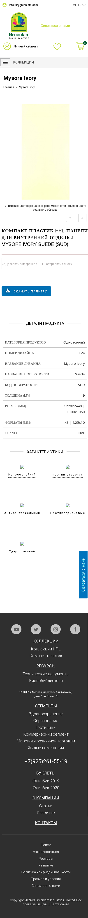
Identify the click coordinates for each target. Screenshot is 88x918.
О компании (45, 798)
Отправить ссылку (58, 264)
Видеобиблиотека (46, 680)
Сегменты (46, 706)
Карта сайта (60, 904)
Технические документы (46, 673)
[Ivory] (70, 218)
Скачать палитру (30, 291)
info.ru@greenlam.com (23, 5)
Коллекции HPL (46, 649)
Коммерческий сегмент (46, 734)
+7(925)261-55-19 (45, 761)
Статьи (45, 805)
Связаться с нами (46, 886)
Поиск (46, 845)
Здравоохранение (46, 713)
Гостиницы (46, 727)
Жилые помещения (46, 747)
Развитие (46, 812)
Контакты (46, 822)
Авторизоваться (46, 852)
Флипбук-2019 (45, 781)
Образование (45, 720)
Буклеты (45, 773)
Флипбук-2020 (45, 787)
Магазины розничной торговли (46, 741)
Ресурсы (46, 666)
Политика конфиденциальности (46, 872)
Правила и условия (46, 879)
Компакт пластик (46, 655)
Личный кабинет (26, 46)
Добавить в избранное (21, 264)
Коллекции (45, 641)
